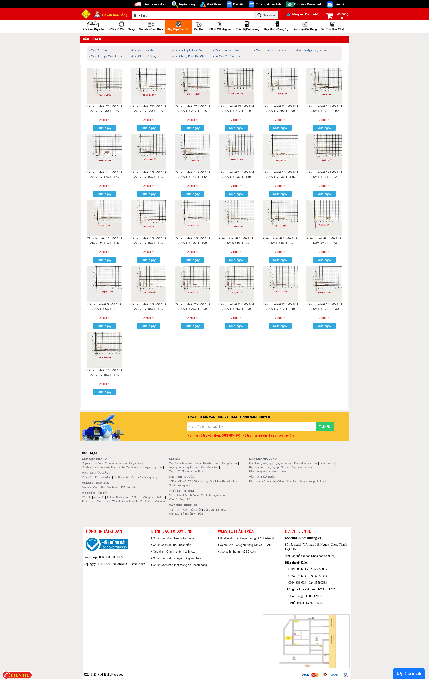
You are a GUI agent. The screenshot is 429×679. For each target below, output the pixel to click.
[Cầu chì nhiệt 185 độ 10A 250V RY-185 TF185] (104, 350)
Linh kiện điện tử (93, 29)
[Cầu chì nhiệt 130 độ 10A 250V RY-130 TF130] (324, 284)
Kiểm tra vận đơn (154, 4)
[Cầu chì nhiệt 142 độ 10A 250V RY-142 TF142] (192, 152)
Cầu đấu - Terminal (180, 463)
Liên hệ (339, 4)
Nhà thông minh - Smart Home (267, 471)
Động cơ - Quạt (283, 463)
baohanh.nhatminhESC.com (238, 551)
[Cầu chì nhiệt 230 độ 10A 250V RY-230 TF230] (104, 86)
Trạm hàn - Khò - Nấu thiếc (185, 509)
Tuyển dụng (187, 4)
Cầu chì (86, 497)
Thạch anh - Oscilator (124, 467)
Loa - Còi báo (133, 497)
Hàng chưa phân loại (312, 481)
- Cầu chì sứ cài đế (142, 50)
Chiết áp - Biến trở (116, 463)
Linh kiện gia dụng (305, 29)
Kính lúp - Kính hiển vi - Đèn (186, 513)
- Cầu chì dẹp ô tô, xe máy (311, 50)
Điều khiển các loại (306, 463)
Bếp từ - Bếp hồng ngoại (264, 467)
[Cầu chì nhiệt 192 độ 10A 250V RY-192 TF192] (324, 86)
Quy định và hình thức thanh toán (174, 551)
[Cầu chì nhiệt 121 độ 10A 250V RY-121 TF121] (324, 152)
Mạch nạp (113, 487)
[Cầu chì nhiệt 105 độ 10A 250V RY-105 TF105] (148, 218)
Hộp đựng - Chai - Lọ (262, 481)
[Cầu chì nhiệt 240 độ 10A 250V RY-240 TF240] (280, 284)
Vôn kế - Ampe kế (179, 499)
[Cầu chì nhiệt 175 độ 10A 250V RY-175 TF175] (104, 152)
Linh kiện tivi (327, 463)
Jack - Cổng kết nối (226, 463)
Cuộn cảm (135, 463)
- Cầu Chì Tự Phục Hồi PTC (188, 56)
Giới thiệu (214, 4)
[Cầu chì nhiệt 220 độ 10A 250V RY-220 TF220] (148, 86)
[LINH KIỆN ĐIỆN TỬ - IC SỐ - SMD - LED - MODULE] (86, 13)
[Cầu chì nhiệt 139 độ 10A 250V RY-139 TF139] (236, 152)
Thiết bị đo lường (247, 29)
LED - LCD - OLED (180, 481)
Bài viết (238, 4)
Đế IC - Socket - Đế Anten (151, 501)
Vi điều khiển (121, 477)
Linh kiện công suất (150, 467)
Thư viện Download (307, 4)
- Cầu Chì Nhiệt (98, 50)
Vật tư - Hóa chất (332, 29)
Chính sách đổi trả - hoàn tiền (172, 545)
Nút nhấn (99, 497)
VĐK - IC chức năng (122, 29)
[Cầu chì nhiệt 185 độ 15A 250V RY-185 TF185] (148, 284)
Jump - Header (203, 463)
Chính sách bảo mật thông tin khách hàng (180, 565)
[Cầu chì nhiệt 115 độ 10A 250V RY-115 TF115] (104, 218)
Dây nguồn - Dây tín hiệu (184, 467)
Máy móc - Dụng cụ (276, 29)
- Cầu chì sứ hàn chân (226, 50)
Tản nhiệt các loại (123, 501)
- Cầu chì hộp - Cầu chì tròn (106, 56)
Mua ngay (104, 128)
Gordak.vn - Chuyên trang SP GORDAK (245, 545)
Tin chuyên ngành (268, 4)
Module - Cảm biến (151, 29)
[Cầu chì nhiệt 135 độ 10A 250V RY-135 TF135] (280, 152)
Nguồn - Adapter (179, 485)
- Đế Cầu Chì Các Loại (227, 56)
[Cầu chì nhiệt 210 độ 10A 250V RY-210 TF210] (236, 86)
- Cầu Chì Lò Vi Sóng (143, 56)
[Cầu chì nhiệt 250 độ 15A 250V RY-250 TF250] (192, 284)
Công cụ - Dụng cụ (215, 509)
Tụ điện (98, 463)
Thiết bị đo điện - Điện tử (184, 495)
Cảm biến (99, 487)
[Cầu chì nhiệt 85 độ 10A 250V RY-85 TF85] (280, 218)
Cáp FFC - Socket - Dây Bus (186, 471)
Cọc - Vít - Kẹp (210, 467)
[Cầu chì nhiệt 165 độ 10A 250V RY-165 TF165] (148, 152)
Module (86, 487)
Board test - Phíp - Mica (96, 501)
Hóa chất (291, 481)
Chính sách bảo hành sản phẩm (173, 538)
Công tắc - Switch (153, 497)
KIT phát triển (129, 487)
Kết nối (198, 29)
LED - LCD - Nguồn (219, 29)
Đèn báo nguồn (203, 481)
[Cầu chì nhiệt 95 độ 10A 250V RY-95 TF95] (236, 218)
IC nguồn (87, 477)
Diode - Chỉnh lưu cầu (95, 467)
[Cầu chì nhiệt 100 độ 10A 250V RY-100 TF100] (192, 218)
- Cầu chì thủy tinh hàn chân (271, 50)
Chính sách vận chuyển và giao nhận (177, 558)
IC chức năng (103, 477)
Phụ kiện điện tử (178, 29)
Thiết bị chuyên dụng (213, 495)
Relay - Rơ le (115, 497)
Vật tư (280, 481)
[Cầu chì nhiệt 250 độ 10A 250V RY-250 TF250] (236, 284)
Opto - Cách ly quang (144, 477)
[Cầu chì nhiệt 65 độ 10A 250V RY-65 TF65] (104, 284)
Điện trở (87, 463)
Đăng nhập (312, 14)
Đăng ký (297, 14)
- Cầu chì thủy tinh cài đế (187, 50)
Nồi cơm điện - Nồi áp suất (297, 467)
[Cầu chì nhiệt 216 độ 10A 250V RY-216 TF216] (192, 86)
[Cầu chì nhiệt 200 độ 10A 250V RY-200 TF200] (280, 86)
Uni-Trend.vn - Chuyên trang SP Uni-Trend (247, 538)
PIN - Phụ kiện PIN (226, 481)
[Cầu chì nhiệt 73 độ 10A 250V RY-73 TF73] (324, 218)
